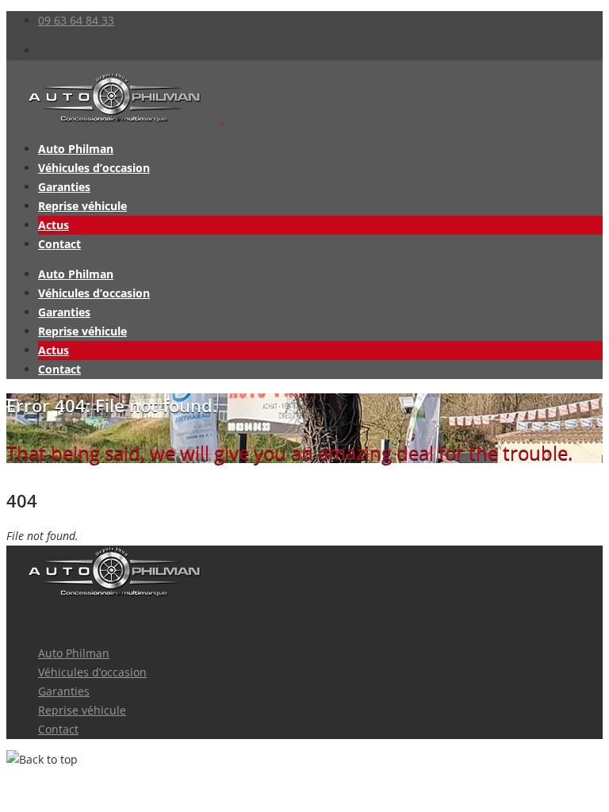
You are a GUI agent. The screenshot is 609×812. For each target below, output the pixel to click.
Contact (59, 243)
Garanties (64, 186)
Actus (53, 224)
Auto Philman (75, 148)
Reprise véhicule (82, 205)
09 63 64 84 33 (76, 20)
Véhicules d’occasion (94, 167)
